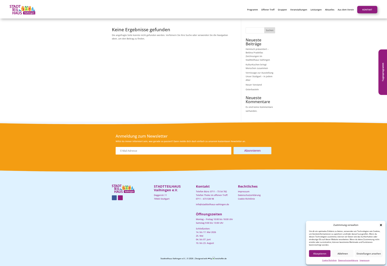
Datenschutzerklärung (348, 260)
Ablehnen (343, 253)
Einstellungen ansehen (369, 253)
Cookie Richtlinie (329, 260)
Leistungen (316, 10)
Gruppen (282, 10)
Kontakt (367, 9)
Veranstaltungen (298, 10)
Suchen (269, 30)
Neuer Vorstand (254, 84)
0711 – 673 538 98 (205, 198)
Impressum (364, 260)
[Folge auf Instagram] (120, 197)
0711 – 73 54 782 (218, 191)
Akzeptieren (319, 253)
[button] (380, 225)
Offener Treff (268, 10)
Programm (252, 10)
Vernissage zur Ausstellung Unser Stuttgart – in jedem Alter (259, 76)
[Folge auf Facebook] (114, 197)
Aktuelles (329, 10)
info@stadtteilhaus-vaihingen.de (212, 204)
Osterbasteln (252, 89)
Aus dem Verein (346, 10)
